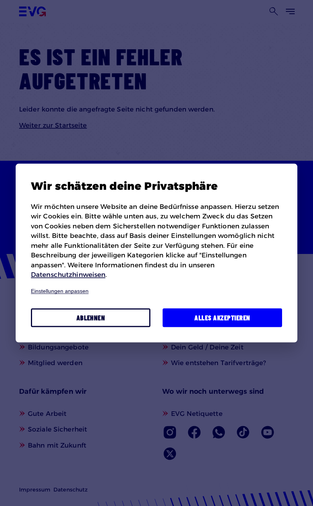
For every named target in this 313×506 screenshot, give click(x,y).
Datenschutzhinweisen (68, 274)
